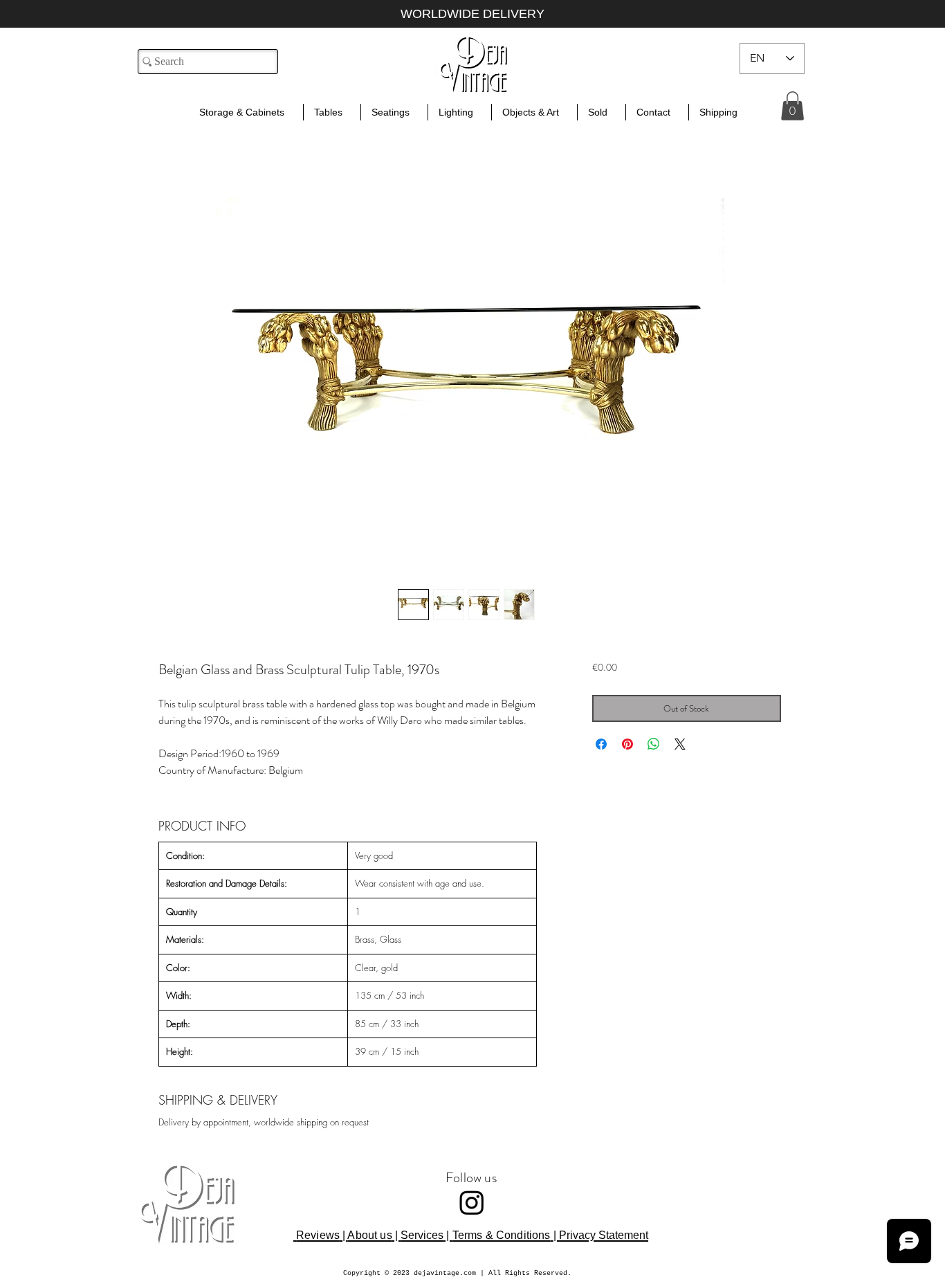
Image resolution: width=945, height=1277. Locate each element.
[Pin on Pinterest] (627, 744)
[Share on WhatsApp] (653, 744)
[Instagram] (472, 1202)
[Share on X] (680, 744)
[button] (792, 105)
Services (422, 1235)
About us (369, 1235)
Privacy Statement (603, 1235)
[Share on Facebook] (601, 744)
